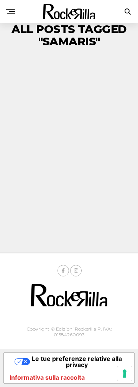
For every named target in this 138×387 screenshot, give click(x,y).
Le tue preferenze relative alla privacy (77, 362)
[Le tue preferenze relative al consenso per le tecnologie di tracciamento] (124, 373)
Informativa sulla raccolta (47, 377)
